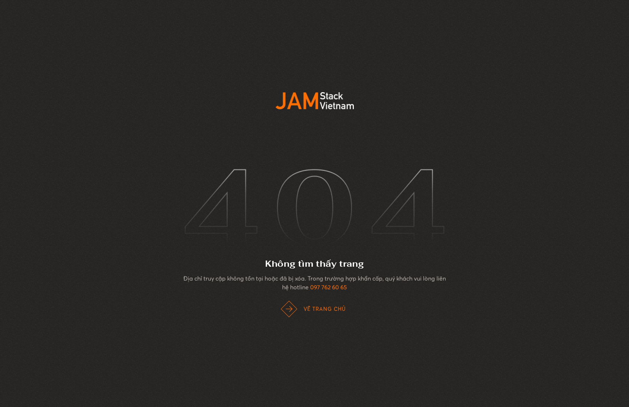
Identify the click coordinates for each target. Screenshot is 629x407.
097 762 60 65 (328, 287)
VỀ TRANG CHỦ (325, 309)
